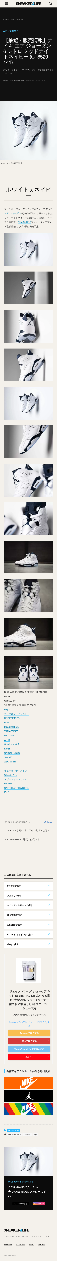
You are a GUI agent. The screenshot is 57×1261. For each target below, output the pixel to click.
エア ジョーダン (12, 213)
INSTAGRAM (8, 1245)
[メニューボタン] (6, 3)
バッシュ (27, 1134)
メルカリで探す (14, 895)
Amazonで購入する (29, 1032)
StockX (8, 757)
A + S (7, 739)
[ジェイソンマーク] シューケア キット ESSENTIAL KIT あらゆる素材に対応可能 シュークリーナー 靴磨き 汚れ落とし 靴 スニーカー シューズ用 (29, 999)
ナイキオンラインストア (16, 713)
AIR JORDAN (13, 1130)
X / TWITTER (20, 1245)
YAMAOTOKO (11, 731)
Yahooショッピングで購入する (29, 1048)
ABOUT (31, 1245)
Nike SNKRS (24, 222)
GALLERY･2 (10, 774)
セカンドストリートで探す (20, 905)
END (6, 792)
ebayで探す (13, 944)
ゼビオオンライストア (15, 770)
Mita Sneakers (11, 726)
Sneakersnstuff (11, 744)
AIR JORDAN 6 (14, 1134)
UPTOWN (9, 735)
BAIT (6, 722)
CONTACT (41, 1245)
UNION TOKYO (12, 752)
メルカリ (29, 1056)
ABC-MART (10, 761)
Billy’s (7, 709)
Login (49, 822)
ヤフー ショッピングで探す (20, 934)
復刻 (35, 1134)
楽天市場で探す (14, 914)
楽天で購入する (29, 1040)
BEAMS (8, 783)
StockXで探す (14, 885)
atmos (7, 748)
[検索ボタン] (50, 3)
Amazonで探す (14, 924)
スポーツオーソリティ (15, 779)
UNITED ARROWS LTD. (16, 787)
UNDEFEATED (12, 718)
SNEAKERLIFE (28, 4)
